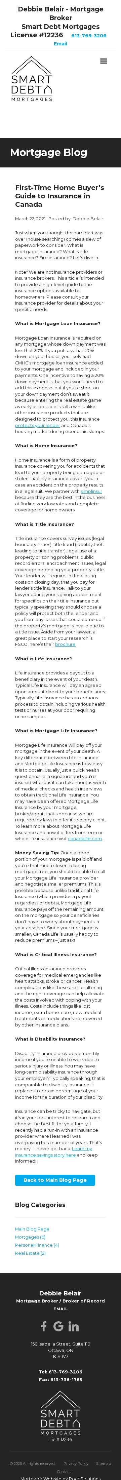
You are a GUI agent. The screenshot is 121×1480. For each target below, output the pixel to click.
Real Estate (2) (30, 1251)
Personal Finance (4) (37, 1243)
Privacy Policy (76, 1461)
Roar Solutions (84, 1476)
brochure (65, 644)
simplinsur (91, 491)
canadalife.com (85, 838)
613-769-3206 (89, 36)
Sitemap (103, 1461)
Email (60, 44)
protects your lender (37, 425)
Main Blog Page (32, 1227)
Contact (64, 1470)
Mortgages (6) (30, 1235)
